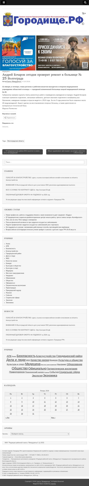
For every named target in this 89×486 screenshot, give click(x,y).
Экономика (9, 302)
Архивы (5, 434)
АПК (7, 246)
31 (33, 414)
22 (11, 410)
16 (22, 406)
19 (56, 406)
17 (33, 406)
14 (78, 402)
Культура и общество (13, 266)
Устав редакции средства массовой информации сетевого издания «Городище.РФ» (35, 199)
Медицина (6, 71)
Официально (10, 283)
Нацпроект (9, 275)
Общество (9, 280)
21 (78, 406)
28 (78, 410)
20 (67, 406)
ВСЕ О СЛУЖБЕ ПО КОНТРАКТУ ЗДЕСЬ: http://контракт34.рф (28, 190)
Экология (9, 300)
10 (33, 402)
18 (45, 406)
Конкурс (9, 263)
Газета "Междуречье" (14, 81)
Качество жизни (11, 261)
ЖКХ (7, 258)
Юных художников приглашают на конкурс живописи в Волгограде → (66, 152)
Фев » (53, 418)
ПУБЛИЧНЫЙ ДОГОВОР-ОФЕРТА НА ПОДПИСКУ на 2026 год (28, 195)
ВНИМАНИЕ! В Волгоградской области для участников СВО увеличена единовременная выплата (40, 185)
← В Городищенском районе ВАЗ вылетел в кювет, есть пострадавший (22, 152)
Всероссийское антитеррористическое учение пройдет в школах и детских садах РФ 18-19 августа (41, 229)
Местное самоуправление (15, 273)
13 (67, 402)
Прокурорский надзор (13, 290)
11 (45, 402)
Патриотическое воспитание (16, 285)
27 (67, 410)
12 (56, 402)
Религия (9, 293)
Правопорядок (11, 288)
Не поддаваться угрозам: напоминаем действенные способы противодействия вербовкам (37, 227)
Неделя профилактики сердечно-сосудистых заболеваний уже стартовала (32, 225)
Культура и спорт (12, 268)
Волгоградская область (16, 141)
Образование (10, 278)
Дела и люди (10, 256)
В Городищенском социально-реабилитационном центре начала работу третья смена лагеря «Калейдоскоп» (44, 217)
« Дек (7, 418)
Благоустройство (12, 251)
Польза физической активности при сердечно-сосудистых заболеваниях (31, 222)
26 (56, 410)
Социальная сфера (12, 298)
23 (22, 410)
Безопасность (11, 248)
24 (33, 410)
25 (45, 410)
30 (22, 414)
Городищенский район (13, 253)
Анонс (8, 244)
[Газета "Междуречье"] (44, 18)
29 (11, 414)
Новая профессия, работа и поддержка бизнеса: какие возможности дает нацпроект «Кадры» (39, 215)
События (9, 295)
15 (11, 406)
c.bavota (53, 484)
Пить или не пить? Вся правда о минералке (21, 220)
